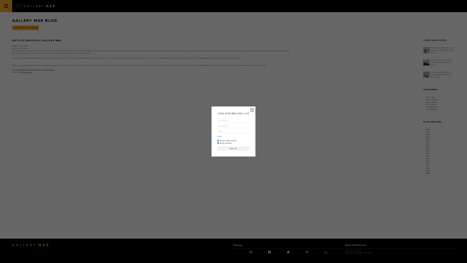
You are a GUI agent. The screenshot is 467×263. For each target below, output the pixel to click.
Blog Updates (226, 143)
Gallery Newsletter (228, 141)
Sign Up (233, 148)
